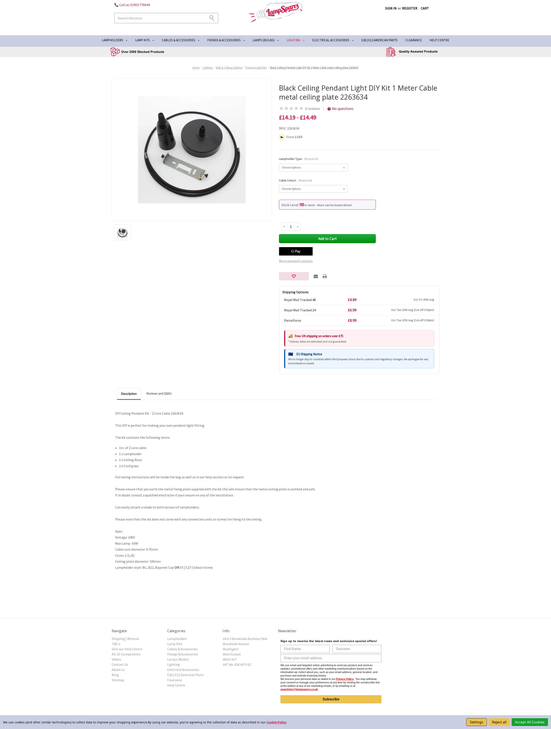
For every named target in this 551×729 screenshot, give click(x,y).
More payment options (296, 261)
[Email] (316, 276)
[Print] (325, 276)
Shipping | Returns (125, 638)
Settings (476, 722)
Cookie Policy (276, 722)
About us (118, 669)
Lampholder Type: (298, 159)
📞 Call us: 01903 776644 (132, 5)
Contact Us (120, 664)
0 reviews (312, 108)
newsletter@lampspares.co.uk (299, 689)
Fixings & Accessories (224, 40)
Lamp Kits (142, 40)
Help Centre (439, 40)
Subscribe (331, 699)
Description (129, 394)
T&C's (116, 644)
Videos (116, 659)
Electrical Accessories (330, 40)
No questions (342, 108)
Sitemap (118, 680)
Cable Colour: (295, 180)
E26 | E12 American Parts (379, 40)
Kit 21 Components (126, 654)
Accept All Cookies (530, 722)
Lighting (293, 40)
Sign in (391, 8)
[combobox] (166, 18)
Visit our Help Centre (127, 649)
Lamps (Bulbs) (264, 40)
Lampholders (112, 40)
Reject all (499, 722)
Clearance (413, 40)
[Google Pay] (296, 251)
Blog (115, 675)
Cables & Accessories (178, 40)
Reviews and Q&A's (159, 393)
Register (409, 8)
